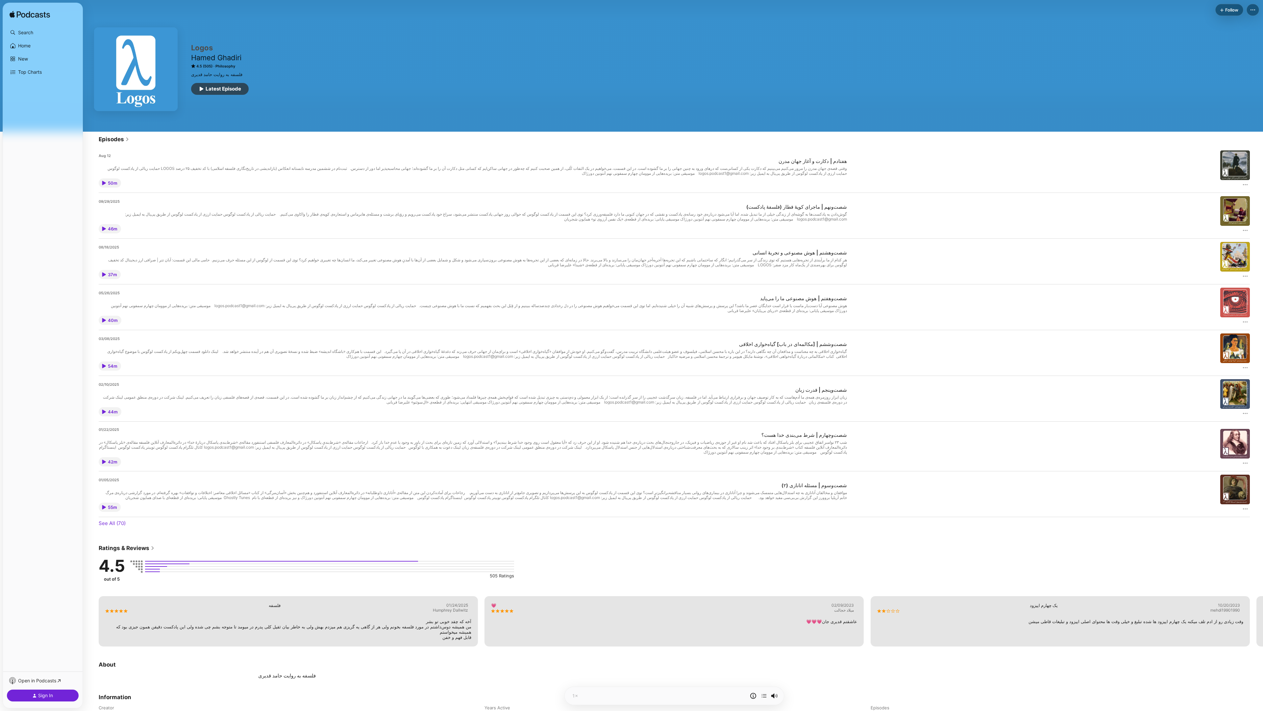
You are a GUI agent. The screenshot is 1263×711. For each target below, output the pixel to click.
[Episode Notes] (753, 695)
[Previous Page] (92, 621)
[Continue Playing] (764, 695)
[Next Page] (1256, 621)
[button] (42, 32)
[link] (114, 139)
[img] (30, 15)
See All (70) (112, 523)
